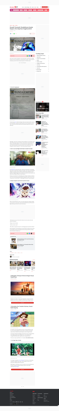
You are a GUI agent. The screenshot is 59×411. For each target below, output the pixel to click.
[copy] (33, 56)
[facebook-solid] (29, 56)
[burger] (48, 7)
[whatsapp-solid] (27, 56)
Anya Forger (17, 366)
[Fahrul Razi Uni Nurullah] (11, 256)
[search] (40, 7)
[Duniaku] (14, 7)
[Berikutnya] (35, 264)
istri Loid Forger (21, 360)
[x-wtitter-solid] (31, 56)
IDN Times (13, 169)
